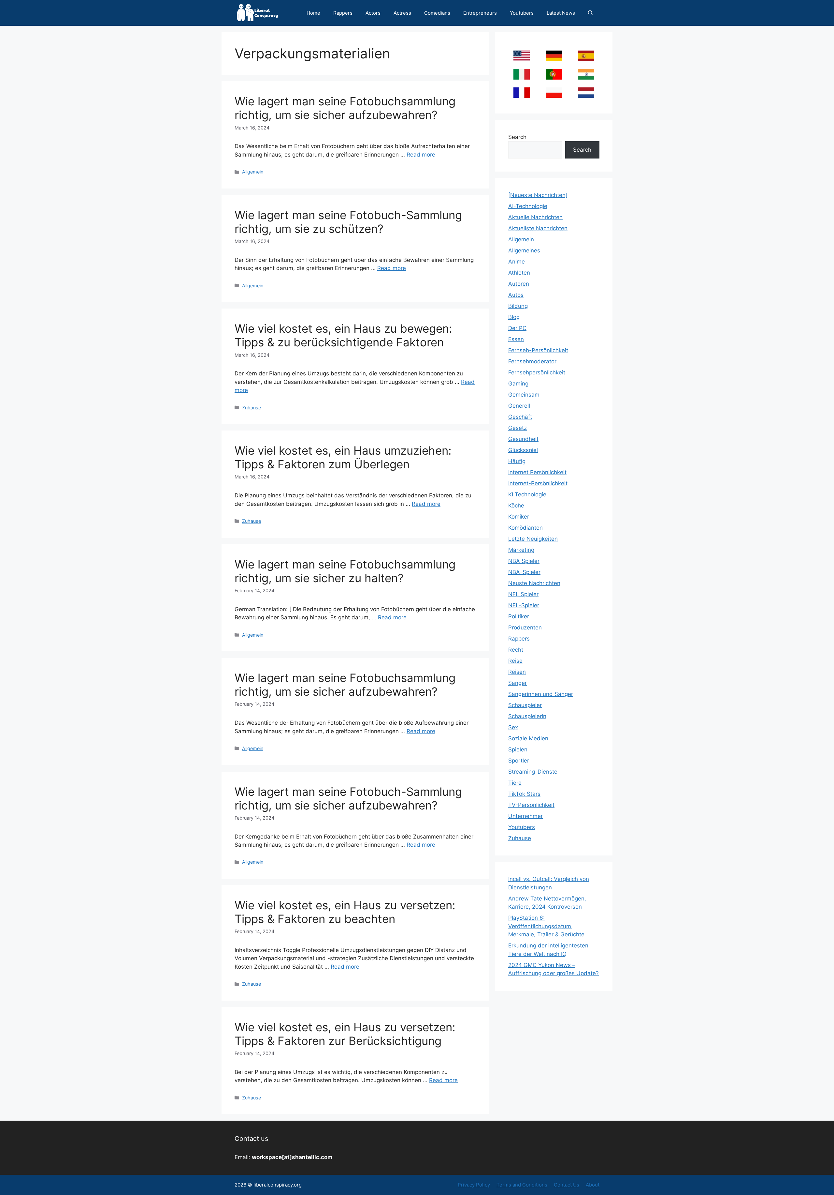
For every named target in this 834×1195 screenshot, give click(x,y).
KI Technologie (527, 494)
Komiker (518, 516)
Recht (515, 649)
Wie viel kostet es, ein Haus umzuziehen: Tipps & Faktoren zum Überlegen (343, 457)
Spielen (517, 749)
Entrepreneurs (480, 13)
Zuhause (251, 407)
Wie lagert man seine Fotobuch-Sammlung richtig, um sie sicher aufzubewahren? (348, 798)
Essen (516, 339)
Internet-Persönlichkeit (538, 483)
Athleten (519, 272)
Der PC (517, 328)
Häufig (516, 461)
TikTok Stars (524, 794)
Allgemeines (524, 250)
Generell (519, 405)
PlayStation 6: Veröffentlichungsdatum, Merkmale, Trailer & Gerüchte (546, 926)
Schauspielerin (527, 716)
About (592, 1185)
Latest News (561, 13)
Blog (514, 317)
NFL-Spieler (523, 605)
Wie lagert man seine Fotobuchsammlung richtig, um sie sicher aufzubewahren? (345, 108)
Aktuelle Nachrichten (535, 217)
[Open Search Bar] (590, 13)
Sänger (517, 683)
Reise (515, 661)
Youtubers (522, 13)
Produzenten (525, 627)
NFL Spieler (523, 594)
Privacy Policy (474, 1185)
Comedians (437, 13)
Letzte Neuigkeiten (533, 539)
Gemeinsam (523, 394)
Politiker (518, 616)
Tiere (515, 782)
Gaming (518, 383)
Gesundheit (523, 439)
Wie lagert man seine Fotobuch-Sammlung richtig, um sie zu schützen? (348, 221)
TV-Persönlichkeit (531, 805)
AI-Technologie (527, 206)
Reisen (517, 672)
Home (313, 13)
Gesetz (517, 428)
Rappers (342, 13)
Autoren (518, 283)
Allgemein (252, 171)
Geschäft (520, 417)
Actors (373, 13)
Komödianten (525, 527)
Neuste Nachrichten (534, 583)
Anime (516, 261)
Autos (516, 295)
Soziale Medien (528, 738)
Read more (421, 154)
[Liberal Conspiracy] (257, 13)
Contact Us (566, 1185)
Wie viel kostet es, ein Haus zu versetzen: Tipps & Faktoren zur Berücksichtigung (345, 1034)
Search (517, 137)
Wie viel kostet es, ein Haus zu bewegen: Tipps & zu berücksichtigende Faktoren (343, 335)
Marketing (521, 550)
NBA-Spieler (524, 572)
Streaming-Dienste (532, 771)
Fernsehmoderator (532, 361)
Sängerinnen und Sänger (540, 694)
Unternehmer (525, 816)
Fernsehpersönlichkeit (536, 372)
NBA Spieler (523, 561)
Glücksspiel (523, 450)
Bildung (518, 306)
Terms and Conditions (521, 1185)
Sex (513, 727)
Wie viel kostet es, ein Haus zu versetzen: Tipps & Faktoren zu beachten (345, 912)
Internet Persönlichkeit (537, 472)
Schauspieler (525, 705)
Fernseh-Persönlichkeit (538, 350)
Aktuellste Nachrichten (538, 228)
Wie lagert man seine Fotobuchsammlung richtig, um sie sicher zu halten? (345, 571)
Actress (402, 13)
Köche (516, 505)
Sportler (518, 760)
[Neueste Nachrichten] (538, 195)
